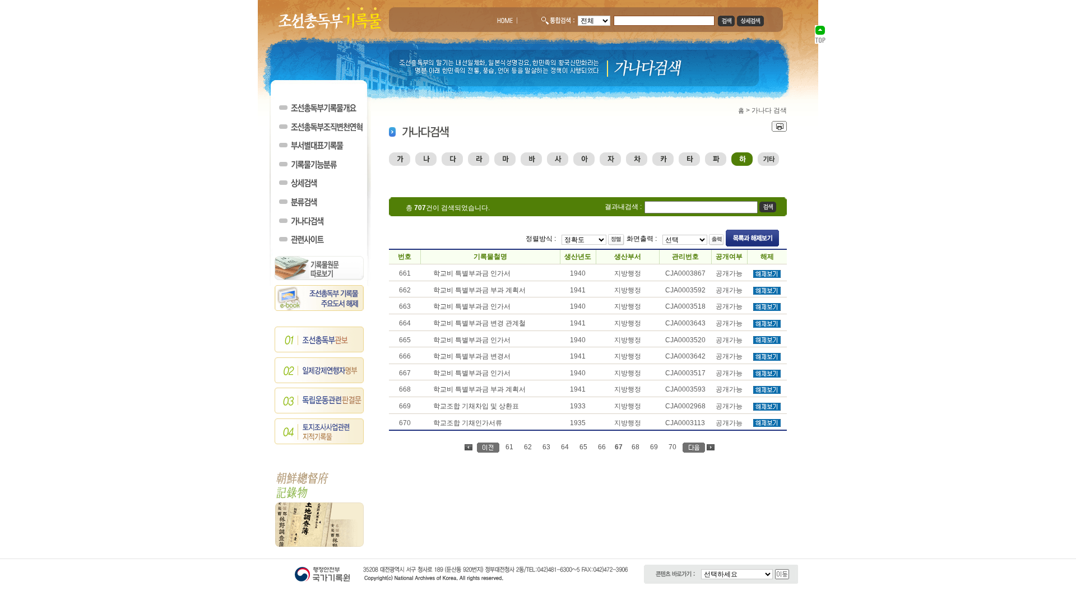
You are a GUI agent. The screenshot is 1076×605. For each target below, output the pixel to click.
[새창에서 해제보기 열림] (767, 276)
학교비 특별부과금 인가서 (472, 273)
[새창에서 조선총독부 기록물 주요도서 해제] (319, 309)
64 (565, 447)
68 (635, 447)
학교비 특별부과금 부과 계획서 (479, 290)
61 (509, 447)
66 (601, 447)
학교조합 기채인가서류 (467, 423)
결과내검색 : (623, 207)
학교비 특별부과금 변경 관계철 (479, 323)
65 (583, 447)
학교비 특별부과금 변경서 (472, 356)
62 (528, 447)
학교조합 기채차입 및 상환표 (476, 406)
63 (546, 447)
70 (672, 447)
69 (654, 447)
